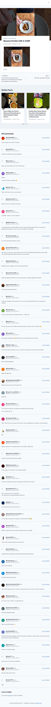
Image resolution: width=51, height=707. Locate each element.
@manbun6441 (10, 430)
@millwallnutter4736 (12, 619)
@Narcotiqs (9, 161)
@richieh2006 (10, 137)
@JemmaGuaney (11, 403)
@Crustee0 (9, 333)
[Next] (48, 107)
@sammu (8, 296)
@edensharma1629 (11, 607)
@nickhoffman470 (11, 247)
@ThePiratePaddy (11, 236)
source (5, 69)
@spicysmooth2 (10, 199)
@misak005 (9, 149)
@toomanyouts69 (11, 273)
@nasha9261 (10, 537)
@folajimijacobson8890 (13, 380)
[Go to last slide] (3, 107)
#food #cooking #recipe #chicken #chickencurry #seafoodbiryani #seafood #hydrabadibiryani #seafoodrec (11, 78)
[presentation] (12, 100)
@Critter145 (9, 310)
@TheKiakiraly (10, 561)
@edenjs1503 (10, 525)
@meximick (9, 211)
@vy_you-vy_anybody (12, 392)
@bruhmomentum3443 (13, 584)
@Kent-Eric (9, 321)
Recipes (14, 38)
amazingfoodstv (8, 43)
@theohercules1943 (12, 441)
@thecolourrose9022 (12, 453)
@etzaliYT (9, 656)
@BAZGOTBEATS (11, 261)
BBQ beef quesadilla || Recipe (42, 77)
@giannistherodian (11, 284)
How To (10, 38)
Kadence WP (38, 703)
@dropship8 (9, 368)
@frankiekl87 (10, 668)
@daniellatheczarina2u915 (13, 514)
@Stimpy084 (9, 173)
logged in (10, 695)
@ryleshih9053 (10, 631)
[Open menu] (48, 2)
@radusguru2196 (11, 418)
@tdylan (8, 502)
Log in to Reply (46, 137)
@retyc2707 (9, 680)
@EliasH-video (10, 345)
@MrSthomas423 (11, 465)
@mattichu (9, 477)
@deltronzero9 (10, 222)
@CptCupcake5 (10, 596)
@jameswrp (9, 644)
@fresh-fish (9, 187)
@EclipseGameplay (11, 572)
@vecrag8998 (10, 356)
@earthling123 (10, 549)
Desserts (5, 38)
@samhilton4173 (11, 488)
